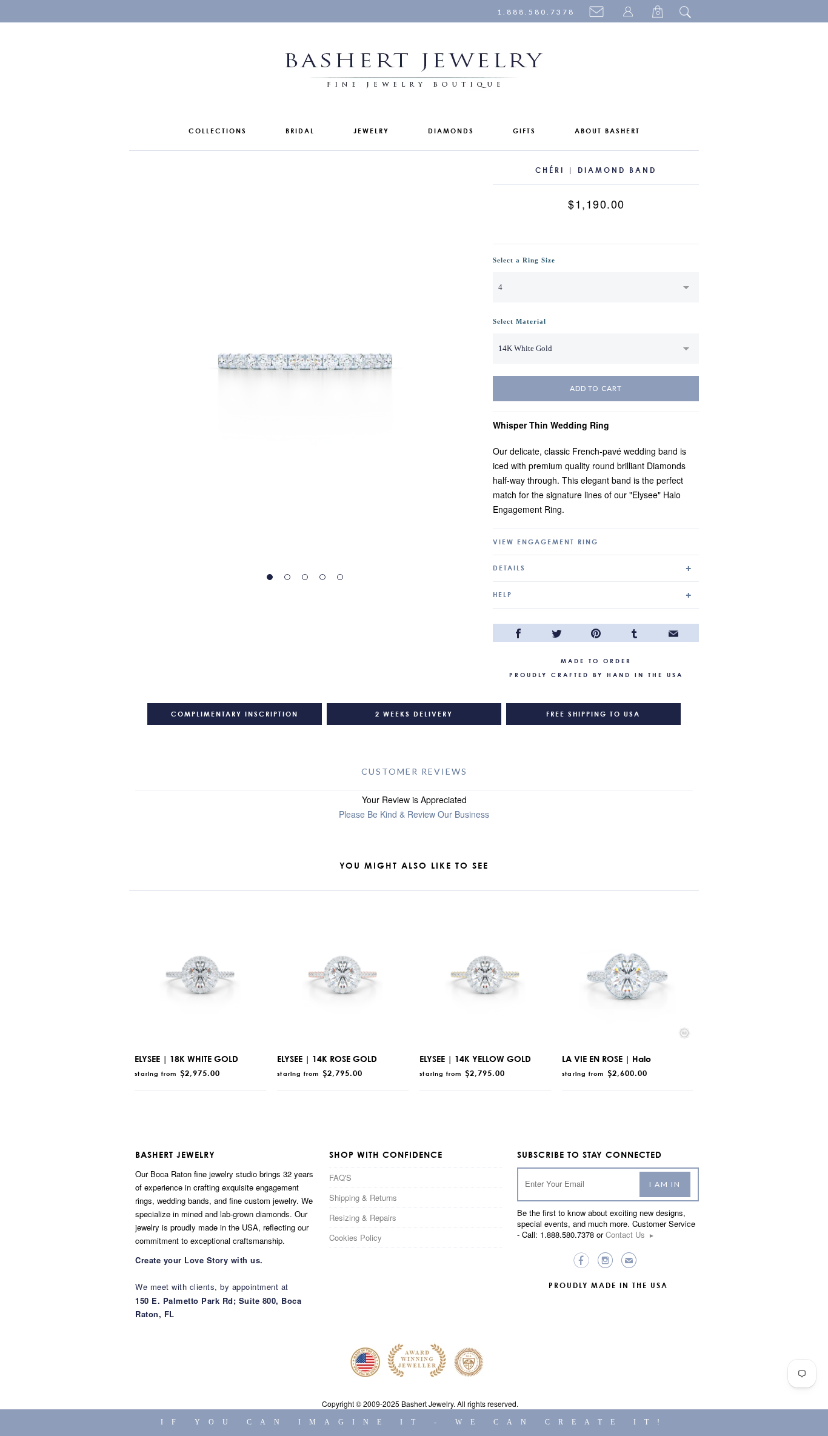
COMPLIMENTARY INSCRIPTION (234, 714)
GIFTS (524, 131)
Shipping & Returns (363, 1197)
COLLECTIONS (218, 131)
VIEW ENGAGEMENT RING (545, 542)
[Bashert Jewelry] (414, 73)
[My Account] (630, 12)
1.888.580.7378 (536, 11)
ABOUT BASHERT (607, 131)
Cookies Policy (355, 1237)
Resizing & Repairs (362, 1217)
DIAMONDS (451, 131)
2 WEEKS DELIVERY (414, 714)
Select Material (519, 321)
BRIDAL (300, 131)
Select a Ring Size (524, 260)
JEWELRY (371, 131)
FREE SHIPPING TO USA (593, 714)
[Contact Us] (598, 12)
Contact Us (630, 1234)
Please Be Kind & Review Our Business (414, 814)
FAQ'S (340, 1177)
